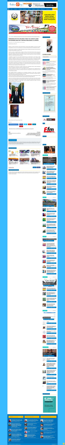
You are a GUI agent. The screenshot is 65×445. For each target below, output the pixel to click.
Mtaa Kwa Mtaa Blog (16, 0)
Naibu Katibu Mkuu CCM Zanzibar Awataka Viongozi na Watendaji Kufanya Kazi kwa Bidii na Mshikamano (51, 219)
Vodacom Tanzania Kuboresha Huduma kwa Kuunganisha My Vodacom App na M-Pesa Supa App (51, 336)
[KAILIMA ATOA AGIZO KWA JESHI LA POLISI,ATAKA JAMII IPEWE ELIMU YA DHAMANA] (44, 193)
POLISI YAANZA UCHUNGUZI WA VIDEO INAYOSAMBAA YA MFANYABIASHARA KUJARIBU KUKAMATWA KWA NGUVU (51, 341)
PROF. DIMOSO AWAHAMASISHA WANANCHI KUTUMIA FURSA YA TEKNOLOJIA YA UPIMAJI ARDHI (48, 420)
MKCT (56, 444)
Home (9, 0)
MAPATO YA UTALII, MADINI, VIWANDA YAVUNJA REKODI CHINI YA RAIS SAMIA (51, 266)
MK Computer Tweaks (22, 0)
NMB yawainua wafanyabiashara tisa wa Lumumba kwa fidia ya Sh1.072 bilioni (13, 162)
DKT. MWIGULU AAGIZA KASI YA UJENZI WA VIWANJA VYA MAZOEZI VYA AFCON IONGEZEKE (35, 154)
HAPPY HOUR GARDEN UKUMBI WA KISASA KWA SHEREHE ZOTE (51, 176)
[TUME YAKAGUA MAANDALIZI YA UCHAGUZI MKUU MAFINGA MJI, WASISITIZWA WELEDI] (44, 328)
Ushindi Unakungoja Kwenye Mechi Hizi (49, 432)
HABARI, (24, 42)
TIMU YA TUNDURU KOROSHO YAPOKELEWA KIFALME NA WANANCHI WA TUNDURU (51, 172)
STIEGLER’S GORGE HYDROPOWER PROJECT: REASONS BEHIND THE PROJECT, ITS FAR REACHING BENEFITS (51, 299)
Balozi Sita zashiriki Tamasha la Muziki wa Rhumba (32, 424)
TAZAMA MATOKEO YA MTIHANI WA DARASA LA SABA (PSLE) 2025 (51, 87)
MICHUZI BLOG (10, 444)
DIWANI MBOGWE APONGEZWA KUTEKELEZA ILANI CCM (24, 163)
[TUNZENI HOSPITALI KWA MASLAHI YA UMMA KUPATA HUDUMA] (44, 257)
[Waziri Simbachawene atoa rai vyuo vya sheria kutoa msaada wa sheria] (44, 383)
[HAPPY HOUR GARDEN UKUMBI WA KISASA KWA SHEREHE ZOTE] (44, 178)
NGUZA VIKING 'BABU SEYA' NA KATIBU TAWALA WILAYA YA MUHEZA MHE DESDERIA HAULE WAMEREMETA (51, 293)
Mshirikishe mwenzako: (13, 124)
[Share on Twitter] (25, 124)
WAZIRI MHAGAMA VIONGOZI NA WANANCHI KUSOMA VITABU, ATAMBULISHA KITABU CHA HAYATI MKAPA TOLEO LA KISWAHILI (51, 372)
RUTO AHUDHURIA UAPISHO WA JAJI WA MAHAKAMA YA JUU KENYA (33, 420)
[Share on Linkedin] (34, 124)
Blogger (34, 167)
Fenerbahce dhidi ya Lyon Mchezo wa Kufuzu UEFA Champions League (49, 424)
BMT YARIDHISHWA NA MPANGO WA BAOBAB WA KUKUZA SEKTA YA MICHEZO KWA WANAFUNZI (24, 154)
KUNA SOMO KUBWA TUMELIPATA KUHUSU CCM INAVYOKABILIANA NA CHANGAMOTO (17, 430)
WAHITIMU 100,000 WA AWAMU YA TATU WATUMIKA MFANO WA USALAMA (51, 81)
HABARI (12, 36)
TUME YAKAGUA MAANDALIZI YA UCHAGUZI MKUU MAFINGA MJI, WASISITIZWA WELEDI (51, 327)
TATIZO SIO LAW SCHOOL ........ (51, 376)
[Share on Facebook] (21, 124)
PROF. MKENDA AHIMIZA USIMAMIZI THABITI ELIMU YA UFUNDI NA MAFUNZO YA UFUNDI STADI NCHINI (51, 68)
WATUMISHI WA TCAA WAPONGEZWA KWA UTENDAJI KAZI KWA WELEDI (50, 75)
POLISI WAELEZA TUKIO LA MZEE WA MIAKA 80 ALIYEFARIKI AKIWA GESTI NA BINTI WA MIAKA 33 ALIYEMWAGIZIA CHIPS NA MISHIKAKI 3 (49, 160)
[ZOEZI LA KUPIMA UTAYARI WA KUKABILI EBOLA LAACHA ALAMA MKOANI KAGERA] (44, 188)
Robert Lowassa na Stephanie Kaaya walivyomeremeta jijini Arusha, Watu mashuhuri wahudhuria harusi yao (51, 304)
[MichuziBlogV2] (20, 4)
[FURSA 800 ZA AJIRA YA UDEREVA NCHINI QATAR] (44, 333)
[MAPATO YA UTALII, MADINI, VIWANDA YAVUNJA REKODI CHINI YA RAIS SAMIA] (44, 267)
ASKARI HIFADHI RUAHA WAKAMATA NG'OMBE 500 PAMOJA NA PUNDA (32, 435)
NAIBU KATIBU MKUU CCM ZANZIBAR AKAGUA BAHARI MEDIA (51, 209)
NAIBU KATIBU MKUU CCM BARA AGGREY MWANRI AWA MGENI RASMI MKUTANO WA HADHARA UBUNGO (51, 225)
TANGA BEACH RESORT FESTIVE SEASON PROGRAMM (48, 283)
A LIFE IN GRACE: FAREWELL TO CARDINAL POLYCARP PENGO (16, 439)
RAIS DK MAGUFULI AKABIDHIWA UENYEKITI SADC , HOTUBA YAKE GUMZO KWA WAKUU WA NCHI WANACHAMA (51, 181)
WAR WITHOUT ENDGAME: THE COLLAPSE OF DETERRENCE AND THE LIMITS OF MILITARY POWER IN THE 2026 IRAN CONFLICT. (17, 435)
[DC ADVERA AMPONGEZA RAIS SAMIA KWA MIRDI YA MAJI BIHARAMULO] (44, 262)
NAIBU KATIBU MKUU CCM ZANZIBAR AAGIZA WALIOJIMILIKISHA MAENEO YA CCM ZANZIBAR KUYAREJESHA (49, 203)
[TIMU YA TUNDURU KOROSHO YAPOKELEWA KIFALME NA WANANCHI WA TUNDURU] (44, 173)
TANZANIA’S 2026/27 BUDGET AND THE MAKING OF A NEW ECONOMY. (51, 214)
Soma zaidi (54, 197)
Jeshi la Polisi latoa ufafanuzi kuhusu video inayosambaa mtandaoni (51, 359)
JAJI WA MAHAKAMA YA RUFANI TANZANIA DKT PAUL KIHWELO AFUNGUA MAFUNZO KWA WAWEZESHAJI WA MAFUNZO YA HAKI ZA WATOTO (51, 387)
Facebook (38, 167)
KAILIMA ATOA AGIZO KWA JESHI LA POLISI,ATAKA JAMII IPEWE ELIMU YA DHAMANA (51, 192)
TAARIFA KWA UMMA (46, 317)
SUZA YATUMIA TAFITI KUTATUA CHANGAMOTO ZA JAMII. (13, 155)
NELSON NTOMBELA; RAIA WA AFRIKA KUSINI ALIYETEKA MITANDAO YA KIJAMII (51, 167)
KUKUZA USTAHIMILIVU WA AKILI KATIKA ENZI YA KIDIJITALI (48, 354)
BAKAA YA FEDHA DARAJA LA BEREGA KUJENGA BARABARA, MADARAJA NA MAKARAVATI (51, 251)
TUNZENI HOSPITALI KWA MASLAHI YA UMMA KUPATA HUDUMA (50, 256)
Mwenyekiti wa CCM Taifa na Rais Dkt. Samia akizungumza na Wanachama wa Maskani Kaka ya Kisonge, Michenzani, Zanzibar (51, 230)
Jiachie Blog (12, 0)
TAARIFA (48, 321)
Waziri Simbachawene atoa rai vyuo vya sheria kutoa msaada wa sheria (51, 382)
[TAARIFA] (44, 324)
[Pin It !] (21, 126)
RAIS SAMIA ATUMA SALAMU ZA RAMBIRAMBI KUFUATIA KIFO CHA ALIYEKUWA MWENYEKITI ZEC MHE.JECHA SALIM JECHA (51, 271)
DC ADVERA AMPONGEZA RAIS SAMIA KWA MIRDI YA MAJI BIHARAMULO (51, 261)
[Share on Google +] (30, 124)
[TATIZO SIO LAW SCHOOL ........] (44, 379)
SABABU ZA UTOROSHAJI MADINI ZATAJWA (34, 163)
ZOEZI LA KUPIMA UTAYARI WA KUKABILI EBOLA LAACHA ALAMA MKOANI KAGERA (51, 187)
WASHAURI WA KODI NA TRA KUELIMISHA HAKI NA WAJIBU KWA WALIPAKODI (49, 428)
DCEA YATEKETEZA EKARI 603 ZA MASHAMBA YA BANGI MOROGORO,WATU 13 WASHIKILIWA (49, 437)
